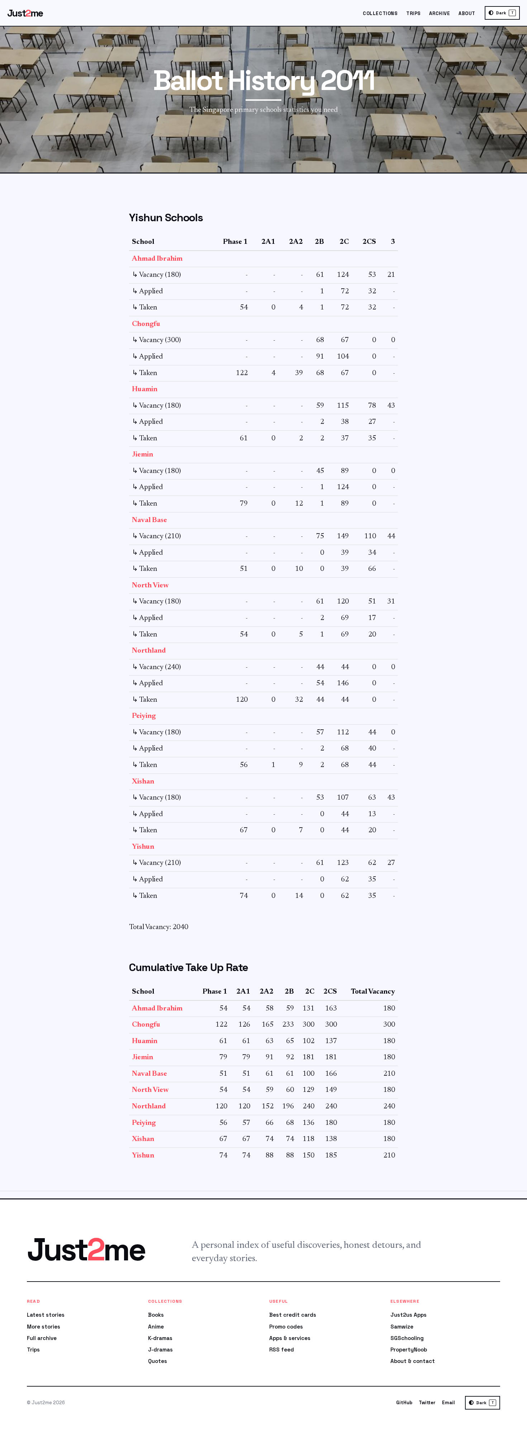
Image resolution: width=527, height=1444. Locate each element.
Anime (156, 1326)
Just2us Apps (408, 1314)
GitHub (404, 1403)
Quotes (157, 1361)
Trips (413, 13)
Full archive (42, 1338)
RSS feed (281, 1349)
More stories (43, 1326)
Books (156, 1314)
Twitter (427, 1403)
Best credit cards (292, 1314)
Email (448, 1403)
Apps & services (289, 1338)
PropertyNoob (408, 1349)
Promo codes (286, 1326)
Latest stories (46, 1314)
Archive (439, 13)
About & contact (412, 1361)
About (467, 13)
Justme (25, 13)
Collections (380, 13)
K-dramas (160, 1338)
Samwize (401, 1326)
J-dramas (160, 1349)
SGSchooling (407, 1338)
